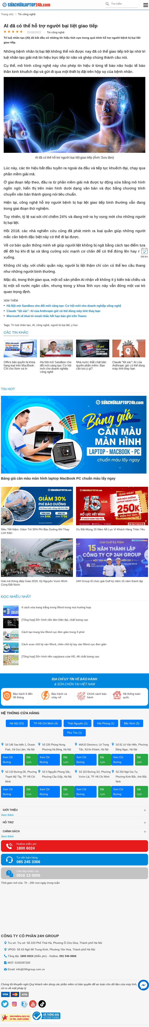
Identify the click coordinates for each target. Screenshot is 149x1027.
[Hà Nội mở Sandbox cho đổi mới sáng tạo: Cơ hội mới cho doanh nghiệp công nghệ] (56, 349)
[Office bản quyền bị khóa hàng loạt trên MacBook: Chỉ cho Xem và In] (20, 349)
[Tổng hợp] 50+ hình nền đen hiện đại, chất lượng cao (55, 619)
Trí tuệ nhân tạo (21, 325)
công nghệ (42, 325)
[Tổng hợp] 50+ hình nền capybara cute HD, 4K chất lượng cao (60, 656)
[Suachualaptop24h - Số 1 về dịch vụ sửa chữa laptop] (53, 5)
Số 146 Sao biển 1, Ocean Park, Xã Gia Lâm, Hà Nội (20, 747)
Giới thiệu (10, 809)
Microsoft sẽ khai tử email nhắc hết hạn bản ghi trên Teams (47, 316)
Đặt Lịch (29, 760)
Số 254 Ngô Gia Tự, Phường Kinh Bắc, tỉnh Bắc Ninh (131, 776)
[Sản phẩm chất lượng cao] (15, 1018)
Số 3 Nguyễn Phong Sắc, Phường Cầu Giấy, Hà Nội (57, 774)
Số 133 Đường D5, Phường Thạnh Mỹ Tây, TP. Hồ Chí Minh (21, 776)
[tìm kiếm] (107, 4)
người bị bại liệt (60, 325)
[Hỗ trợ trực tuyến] (143, 985)
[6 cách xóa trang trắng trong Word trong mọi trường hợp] (11, 611)
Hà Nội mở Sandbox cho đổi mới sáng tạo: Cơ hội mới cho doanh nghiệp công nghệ (64, 305)
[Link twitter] (5, 1004)
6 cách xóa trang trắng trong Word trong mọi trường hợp (56, 607)
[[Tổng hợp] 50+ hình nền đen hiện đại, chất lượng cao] (11, 623)
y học (74, 325)
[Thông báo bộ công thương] (45, 1016)
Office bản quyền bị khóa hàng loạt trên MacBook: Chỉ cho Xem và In (19, 365)
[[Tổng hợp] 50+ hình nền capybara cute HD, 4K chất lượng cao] (11, 660)
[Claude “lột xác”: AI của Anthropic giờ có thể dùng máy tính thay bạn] (129, 349)
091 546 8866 (67, 956)
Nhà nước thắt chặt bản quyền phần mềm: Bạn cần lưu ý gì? (91, 365)
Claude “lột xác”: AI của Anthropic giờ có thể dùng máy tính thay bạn (53, 311)
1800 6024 (25, 848)
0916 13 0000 (28, 875)
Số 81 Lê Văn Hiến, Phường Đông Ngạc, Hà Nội (132, 747)
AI (33, 325)
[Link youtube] (33, 1004)
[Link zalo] (24, 1004)
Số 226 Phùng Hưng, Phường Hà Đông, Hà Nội (56, 747)
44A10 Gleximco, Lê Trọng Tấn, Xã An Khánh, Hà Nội (94, 747)
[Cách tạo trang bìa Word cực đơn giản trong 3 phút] (11, 635)
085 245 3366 (28, 862)
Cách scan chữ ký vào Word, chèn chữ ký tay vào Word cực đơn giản (64, 644)
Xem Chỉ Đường (8, 760)
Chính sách (11, 831)
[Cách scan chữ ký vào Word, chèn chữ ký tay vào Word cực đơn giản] (11, 648)
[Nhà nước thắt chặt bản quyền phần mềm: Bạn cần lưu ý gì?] (92, 349)
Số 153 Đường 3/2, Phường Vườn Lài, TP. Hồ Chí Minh (95, 774)
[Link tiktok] (42, 1004)
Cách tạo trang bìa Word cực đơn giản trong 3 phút (53, 632)
